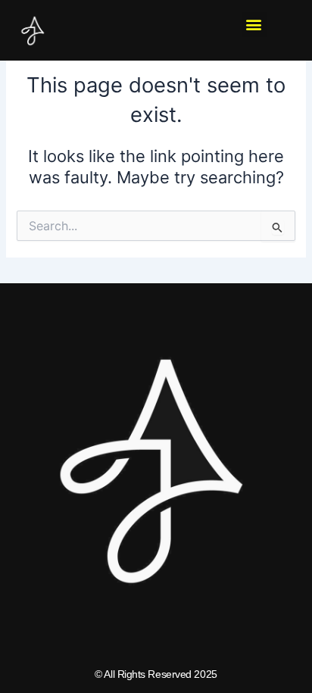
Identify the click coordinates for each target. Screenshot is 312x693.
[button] (254, 24)
